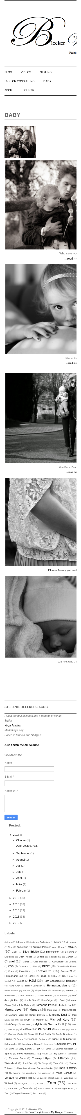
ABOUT (9, 90)
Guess (20, 980)
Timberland (10, 1063)
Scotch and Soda (31, 1044)
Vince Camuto (64, 1072)
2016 (16, 898)
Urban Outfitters (66, 1068)
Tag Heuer (42, 1053)
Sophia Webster (64, 1048)
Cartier (69, 956)
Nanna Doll (56, 1024)
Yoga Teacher (12, 725)
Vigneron (46, 1073)
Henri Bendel (11, 990)
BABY (47, 81)
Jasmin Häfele (44, 995)
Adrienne (20, 942)
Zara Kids (71, 1083)
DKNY (46, 966)
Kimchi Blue (30, 1000)
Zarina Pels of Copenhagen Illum (55, 1088)
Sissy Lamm (25, 1048)
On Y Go (60, 1029)
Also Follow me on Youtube (21, 745)
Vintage (9, 1077)
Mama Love (13, 1009)
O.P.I (38, 1029)
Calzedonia (55, 956)
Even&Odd (25, 971)
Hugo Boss (41, 990)
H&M (32, 980)
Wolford (8, 1083)
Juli (18, 865)
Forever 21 (44, 971)
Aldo (10, 947)
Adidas (8, 942)
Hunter (69, 990)
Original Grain (15, 1034)
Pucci (30, 1039)
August (20, 859)
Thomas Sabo (17, 1058)
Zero (6, 1093)
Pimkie (8, 1039)
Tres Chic (58, 1063)
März (19, 884)
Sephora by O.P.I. (66, 1044)
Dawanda (24, 966)
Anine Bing (22, 947)
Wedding (68, 1078)
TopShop (43, 1063)
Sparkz (8, 1053)
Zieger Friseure (21, 1093)
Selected (48, 1044)
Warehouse (54, 1078)
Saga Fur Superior (62, 1039)
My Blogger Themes (62, 1112)
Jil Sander (61, 995)
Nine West (25, 1029)
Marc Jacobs (69, 1009)
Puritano (43, 1039)
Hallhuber (71, 980)
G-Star (54, 976)
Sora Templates (37, 1112)
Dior (35, 966)
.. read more (72, 472)
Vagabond (31, 1073)
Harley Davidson (34, 985)
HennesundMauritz (58, 985)
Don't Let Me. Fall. (27, 845)
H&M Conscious (52, 980)
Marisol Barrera (37, 1015)
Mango (34, 1009)
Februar (21, 890)
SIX (38, 1048)
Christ (26, 961)
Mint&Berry (10, 1024)
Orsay (31, 1034)
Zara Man (13, 1088)
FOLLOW (28, 90)
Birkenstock (52, 951)
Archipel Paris (40, 947)
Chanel (9, 961)
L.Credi (61, 1000)
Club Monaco (40, 961)
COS (11, 966)
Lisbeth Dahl (66, 1005)
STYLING (46, 72)
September (23, 853)
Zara (51, 1082)
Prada (20, 1039)
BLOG (8, 72)
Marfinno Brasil (16, 1015)
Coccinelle (57, 961)
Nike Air (12, 1029)
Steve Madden (25, 1053)
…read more (72, 258)
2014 (16, 910)
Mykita (39, 1024)
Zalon (40, 1083)
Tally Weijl (57, 1053)
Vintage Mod (25, 1077)
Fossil (31, 976)
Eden (11, 971)
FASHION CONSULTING (19, 81)
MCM (27, 1019)
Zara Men (27, 1088)
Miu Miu (26, 1024)
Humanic (56, 990)
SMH (48, 1048)
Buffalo (40, 956)
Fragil (43, 976)
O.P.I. (48, 1029)
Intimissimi (9, 995)
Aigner (57, 942)
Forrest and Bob (13, 976)
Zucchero (38, 1093)
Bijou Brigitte (31, 951)
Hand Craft (14, 985)
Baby (14, 952)
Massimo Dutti (58, 1014)
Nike (74, 1024)
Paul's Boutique (64, 1034)
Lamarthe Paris (45, 1005)
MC (17, 1020)
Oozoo (73, 1029)
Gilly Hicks (67, 976)
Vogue (40, 1078)
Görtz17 (8, 981)
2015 (16, 904)
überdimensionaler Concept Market (35, 1068)
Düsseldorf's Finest (66, 966)
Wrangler (22, 1083)
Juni (19, 872)
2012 (16, 923)
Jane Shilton (26, 995)
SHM (11, 1048)
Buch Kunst (25, 956)
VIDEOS (26, 72)
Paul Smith (45, 1034)
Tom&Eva (28, 1063)
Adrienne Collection (39, 942)
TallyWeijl (71, 1053)
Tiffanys (63, 1058)
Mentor (40, 1019)
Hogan (26, 990)
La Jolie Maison (23, 1005)
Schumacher (11, 1044)
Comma (72, 961)
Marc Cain (52, 1010)
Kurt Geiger (47, 1000)
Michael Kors (59, 1019)
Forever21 (66, 971)
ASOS (72, 947)
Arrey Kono (58, 947)
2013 (16, 916)
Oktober (21, 840)
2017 (16, 834)
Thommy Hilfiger (41, 1058)
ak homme (71, 942)
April (19, 878)
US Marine (15, 1073)
